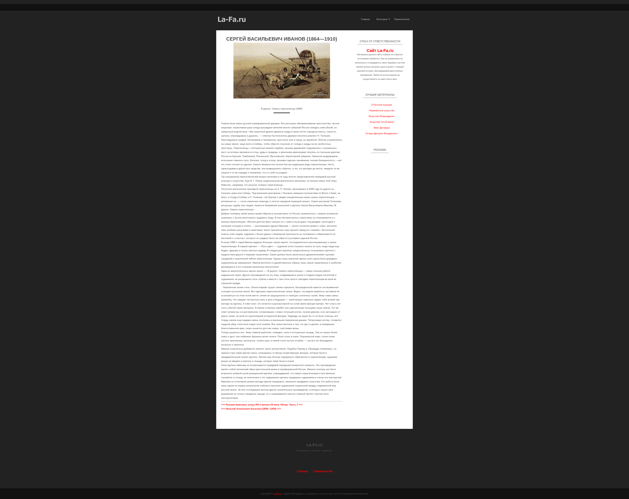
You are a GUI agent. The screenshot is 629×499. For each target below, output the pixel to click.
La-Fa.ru (277, 493)
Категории (381, 19)
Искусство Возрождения (381, 116)
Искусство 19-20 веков (382, 122)
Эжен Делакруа (381, 127)
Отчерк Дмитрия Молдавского (382, 133)
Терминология (402, 19)
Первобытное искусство (381, 110)
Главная (365, 19)
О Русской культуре (381, 104)
